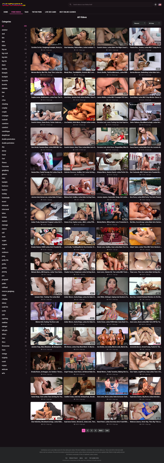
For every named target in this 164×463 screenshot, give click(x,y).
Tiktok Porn (37, 12)
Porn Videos (16, 12)
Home (6, 12)
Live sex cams (50, 12)
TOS (66, 458)
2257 (86, 458)
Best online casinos (68, 12)
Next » (101, 430)
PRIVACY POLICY (73, 458)
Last (107, 430)
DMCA (81, 458)
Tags (26, 12)
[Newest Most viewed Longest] (139, 23)
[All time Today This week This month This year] (154, 23)
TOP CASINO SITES (94, 458)
